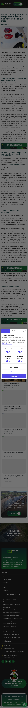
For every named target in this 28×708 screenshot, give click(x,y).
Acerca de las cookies (23, 331)
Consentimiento (5, 330)
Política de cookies (7, 344)
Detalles (14, 330)
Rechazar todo (14, 367)
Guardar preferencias (14, 371)
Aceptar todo (14, 376)
